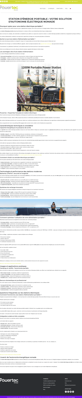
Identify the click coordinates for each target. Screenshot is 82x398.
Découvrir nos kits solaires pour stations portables (10, 354)
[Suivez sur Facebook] (1, 1)
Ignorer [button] (73, 397)
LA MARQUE (51, 8)
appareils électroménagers (46, 44)
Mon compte (68, 1)
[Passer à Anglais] (70, 8)
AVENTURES (59, 8)
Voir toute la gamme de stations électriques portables (30, 155)
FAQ (66, 8)
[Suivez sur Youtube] (5, 1)
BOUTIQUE (42, 8)
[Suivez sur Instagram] (3, 1)
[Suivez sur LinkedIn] (7, 1)
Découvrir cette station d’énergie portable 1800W (10, 263)
